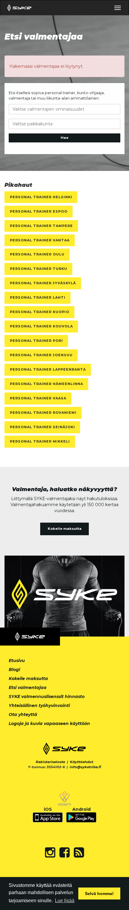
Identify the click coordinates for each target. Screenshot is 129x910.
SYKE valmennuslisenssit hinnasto (47, 696)
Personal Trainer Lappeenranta (48, 369)
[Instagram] (50, 852)
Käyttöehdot (81, 762)
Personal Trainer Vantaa (40, 240)
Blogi (14, 669)
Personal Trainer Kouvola (41, 326)
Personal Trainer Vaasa (38, 398)
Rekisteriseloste (50, 762)
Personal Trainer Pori (36, 341)
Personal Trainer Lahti (37, 297)
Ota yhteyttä (23, 714)
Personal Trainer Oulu (37, 254)
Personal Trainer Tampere (41, 226)
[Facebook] (64, 852)
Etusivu (17, 660)
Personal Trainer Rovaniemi (43, 412)
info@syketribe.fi (85, 767)
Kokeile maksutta (65, 529)
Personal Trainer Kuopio (39, 312)
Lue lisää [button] (64, 900)
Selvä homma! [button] (99, 893)
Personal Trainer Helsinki (41, 197)
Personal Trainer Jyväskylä (43, 283)
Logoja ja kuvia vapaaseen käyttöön (49, 723)
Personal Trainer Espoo (39, 211)
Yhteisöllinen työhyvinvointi (39, 705)
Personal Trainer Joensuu (41, 355)
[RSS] (79, 852)
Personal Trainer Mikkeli (40, 441)
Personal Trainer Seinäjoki (42, 427)
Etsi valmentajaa (27, 687)
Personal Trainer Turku (38, 269)
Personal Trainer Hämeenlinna (46, 384)
